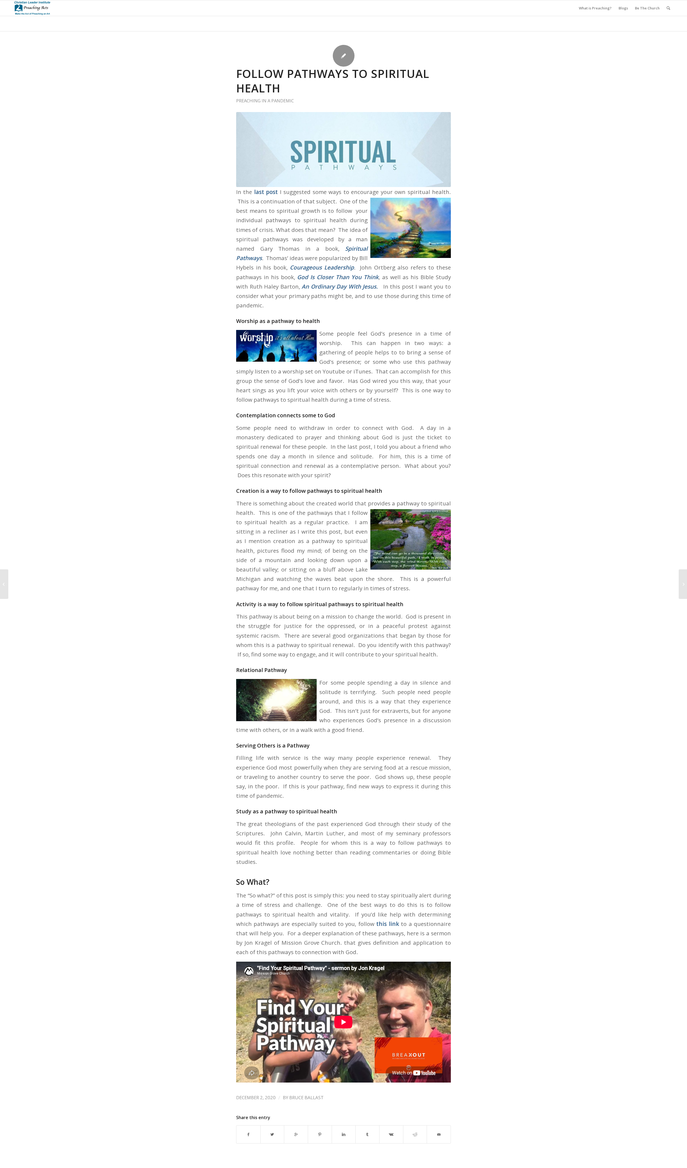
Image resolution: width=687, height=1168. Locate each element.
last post (266, 192)
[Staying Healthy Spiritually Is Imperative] (4, 584)
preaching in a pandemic (265, 101)
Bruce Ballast (306, 1097)
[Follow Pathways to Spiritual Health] (343, 149)
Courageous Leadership (322, 267)
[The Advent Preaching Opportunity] (683, 584)
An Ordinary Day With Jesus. (340, 286)
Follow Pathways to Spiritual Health (332, 81)
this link (387, 924)
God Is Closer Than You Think (337, 277)
